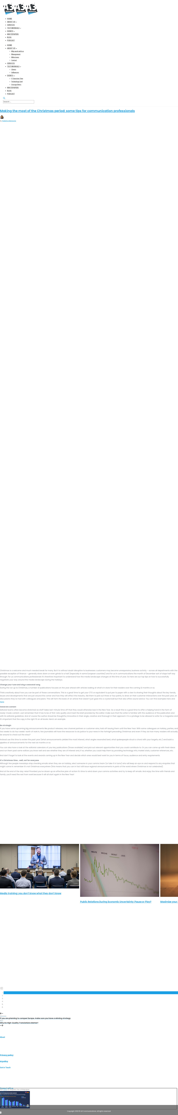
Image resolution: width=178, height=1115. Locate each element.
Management (15, 54)
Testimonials (13, 28)
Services (11, 25)
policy (10, 1055)
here (2, 702)
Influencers (15, 72)
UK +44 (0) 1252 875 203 (9, 1078)
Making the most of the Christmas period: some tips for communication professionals (67, 111)
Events (10, 31)
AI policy (4, 1061)
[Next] (2, 988)
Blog (9, 37)
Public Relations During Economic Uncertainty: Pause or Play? (115, 901)
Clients (13, 69)
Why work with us (17, 51)
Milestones (15, 57)
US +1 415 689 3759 (7, 1073)
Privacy (3, 1055)
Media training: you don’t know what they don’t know (30, 893)
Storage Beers (16, 84)
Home (9, 18)
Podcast (11, 40)
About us (11, 21)
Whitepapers (13, 34)
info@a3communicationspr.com (13, 1082)
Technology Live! (17, 81)
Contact (14, 60)
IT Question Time (17, 78)
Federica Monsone (9, 121)
